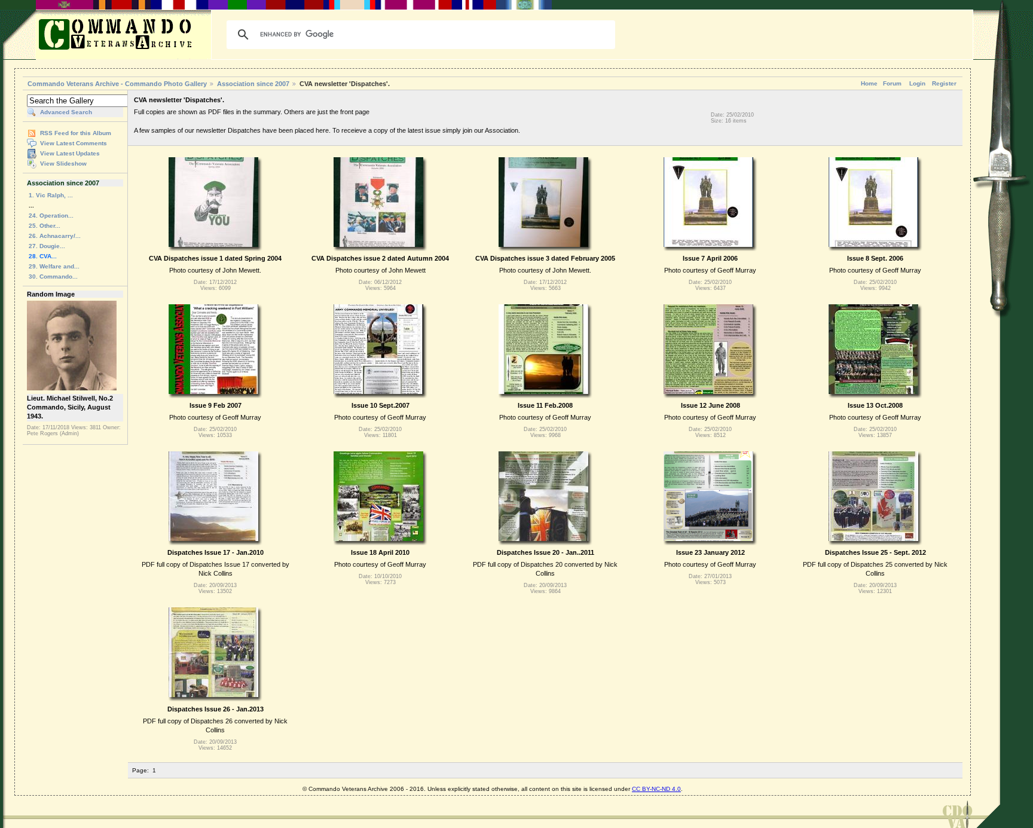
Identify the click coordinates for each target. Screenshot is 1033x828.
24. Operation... (51, 215)
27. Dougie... (47, 246)
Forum (892, 83)
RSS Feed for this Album (75, 133)
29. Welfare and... (54, 266)
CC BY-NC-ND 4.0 (656, 789)
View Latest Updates (70, 153)
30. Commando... (53, 276)
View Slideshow (63, 163)
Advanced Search (66, 112)
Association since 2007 (254, 83)
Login (917, 83)
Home (869, 83)
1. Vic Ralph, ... (51, 195)
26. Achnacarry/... (55, 236)
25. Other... (44, 225)
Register (944, 83)
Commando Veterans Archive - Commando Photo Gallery (117, 83)
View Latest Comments (73, 143)
